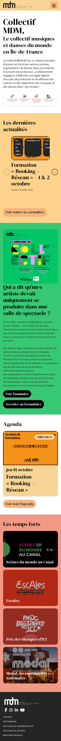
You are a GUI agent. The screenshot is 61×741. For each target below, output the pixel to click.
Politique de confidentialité (18, 726)
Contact (7, 717)
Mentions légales (13, 735)
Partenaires (9, 721)
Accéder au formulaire (23, 404)
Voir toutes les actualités (24, 212)
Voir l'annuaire (17, 394)
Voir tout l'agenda (19, 503)
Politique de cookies (14, 731)
